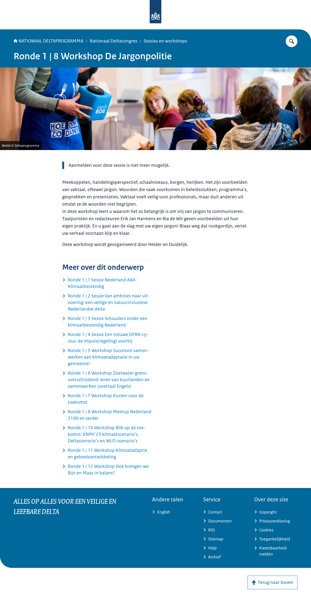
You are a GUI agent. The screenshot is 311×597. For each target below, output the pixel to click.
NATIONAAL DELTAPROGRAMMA (50, 41)
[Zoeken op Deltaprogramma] (291, 41)
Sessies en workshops (165, 41)
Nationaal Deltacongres (113, 41)
